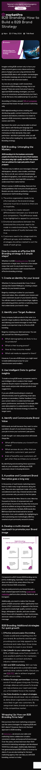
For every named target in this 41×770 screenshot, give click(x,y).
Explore (20, 8)
